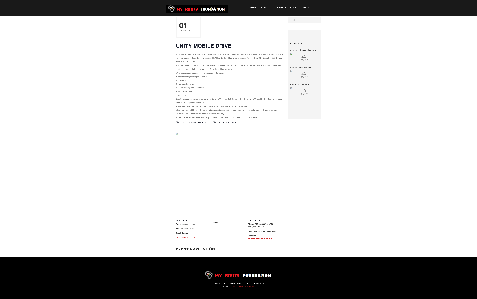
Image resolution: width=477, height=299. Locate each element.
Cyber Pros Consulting (243, 287)
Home (253, 7)
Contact (304, 7)
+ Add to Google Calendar (193, 122)
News (293, 7)
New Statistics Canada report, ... (304, 50)
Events (264, 7)
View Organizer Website (261, 238)
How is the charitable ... (300, 84)
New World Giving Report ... (302, 67)
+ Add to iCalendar (226, 122)
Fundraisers (278, 7)
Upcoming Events (185, 237)
